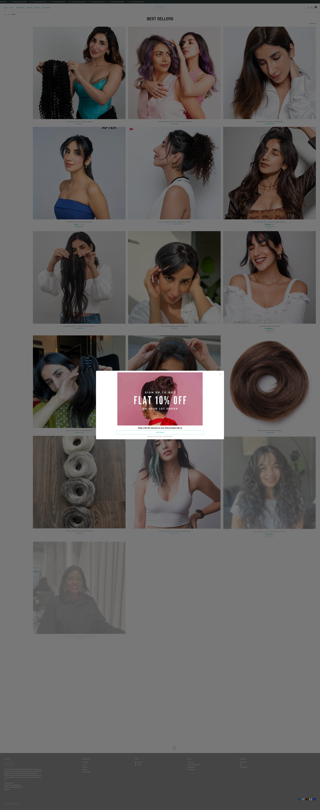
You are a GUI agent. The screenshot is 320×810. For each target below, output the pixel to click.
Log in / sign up (160, 432)
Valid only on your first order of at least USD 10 (160, 436)
